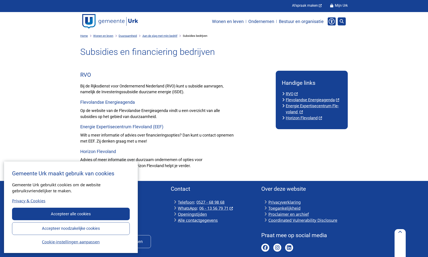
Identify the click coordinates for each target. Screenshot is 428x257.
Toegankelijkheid (284, 208)
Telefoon (186, 202)
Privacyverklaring (284, 202)
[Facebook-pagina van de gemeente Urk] (265, 248)
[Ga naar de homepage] (110, 21)
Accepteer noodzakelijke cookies (71, 228)
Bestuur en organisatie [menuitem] (301, 21)
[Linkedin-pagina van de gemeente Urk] (289, 248)
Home (84, 35)
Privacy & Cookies (28, 200)
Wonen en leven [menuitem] (228, 21)
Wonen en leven (103, 35)
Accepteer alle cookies (71, 213)
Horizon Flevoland (302, 118)
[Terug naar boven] (400, 243)
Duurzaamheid (128, 35)
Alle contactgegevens (198, 220)
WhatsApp (187, 208)
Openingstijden (192, 214)
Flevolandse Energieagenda (310, 99)
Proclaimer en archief (288, 214)
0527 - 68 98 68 (210, 202)
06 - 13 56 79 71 (213, 208)
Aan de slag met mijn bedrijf (159, 35)
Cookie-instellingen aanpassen (71, 242)
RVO (289, 93)
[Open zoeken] (342, 21)
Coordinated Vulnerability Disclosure (302, 220)
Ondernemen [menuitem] (261, 21)
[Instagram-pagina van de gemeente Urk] (277, 248)
